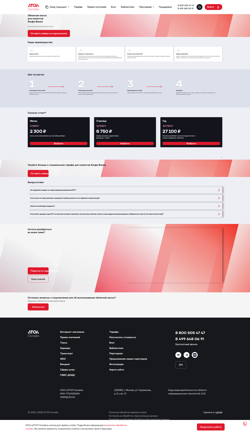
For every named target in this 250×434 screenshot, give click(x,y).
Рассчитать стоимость (122, 337)
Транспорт (66, 353)
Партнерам (145, 7)
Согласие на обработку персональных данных (133, 415)
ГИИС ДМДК (67, 375)
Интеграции (116, 364)
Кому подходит (58, 7)
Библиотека (127, 7)
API (181, 364)
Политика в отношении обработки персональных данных (139, 419)
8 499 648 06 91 (185, 8)
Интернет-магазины (72, 331)
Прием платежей (96, 7)
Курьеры (65, 348)
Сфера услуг (67, 369)
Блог (113, 7)
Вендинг (65, 364)
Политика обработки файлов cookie (128, 412)
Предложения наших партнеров (128, 358)
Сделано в (209, 412)
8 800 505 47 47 (186, 5)
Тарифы (78, 7)
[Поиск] (199, 7)
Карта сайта (116, 369)
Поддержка (165, 7)
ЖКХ (63, 358)
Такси (63, 342)
